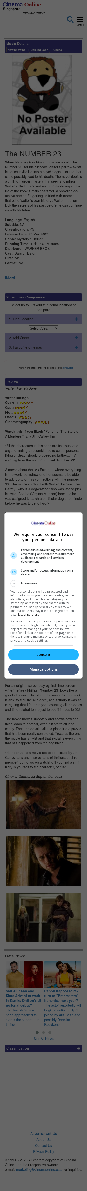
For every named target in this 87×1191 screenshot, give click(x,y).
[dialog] (43, 595)
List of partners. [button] (29, 615)
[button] (43, 583)
